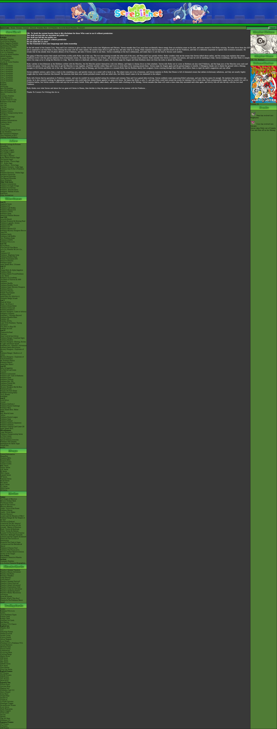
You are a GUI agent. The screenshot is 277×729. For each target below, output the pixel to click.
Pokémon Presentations (8, 120)
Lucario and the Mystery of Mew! (12, 516)
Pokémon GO (5, 206)
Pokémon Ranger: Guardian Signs (12, 338)
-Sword (2, 715)
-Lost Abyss (4, 707)
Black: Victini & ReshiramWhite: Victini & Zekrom (9, 530)
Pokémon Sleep (5, 214)
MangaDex (4, 456)
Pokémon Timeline (7, 109)
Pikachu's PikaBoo (7, 576)
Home (13, 28)
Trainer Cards (5, 617)
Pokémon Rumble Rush (8, 257)
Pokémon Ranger (6, 385)
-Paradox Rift (5, 628)
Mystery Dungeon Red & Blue (11, 387)
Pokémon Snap (5, 419)
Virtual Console (6, 438)
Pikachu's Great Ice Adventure (11, 589)
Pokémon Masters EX (8, 210)
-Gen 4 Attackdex (6, 71)
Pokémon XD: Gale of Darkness (11, 376)
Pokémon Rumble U (7, 310)
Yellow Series (5, 467)
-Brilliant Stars (5, 647)
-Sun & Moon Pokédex (8, 51)
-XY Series (4, 660)
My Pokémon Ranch (7, 361)
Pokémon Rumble (6, 340)
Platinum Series (5, 479)
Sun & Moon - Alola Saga (9, 165)
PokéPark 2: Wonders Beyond (11, 315)
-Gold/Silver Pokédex (8, 41)
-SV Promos (4, 673)
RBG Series (4, 466)
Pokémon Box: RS (6, 381)
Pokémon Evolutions (8, 188)
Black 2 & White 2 (7, 304)
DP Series (3, 477)
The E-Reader (5, 395)
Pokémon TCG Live (7, 242)
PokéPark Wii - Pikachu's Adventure (13, 345)
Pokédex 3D (4, 319)
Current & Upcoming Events (10, 130)
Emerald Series (5, 475)
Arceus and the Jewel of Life (10, 525)
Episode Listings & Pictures (10, 144)
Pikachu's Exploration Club (10, 587)
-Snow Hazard (5, 692)
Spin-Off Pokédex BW (8, 92)
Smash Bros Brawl (6, 364)
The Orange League (7, 152)
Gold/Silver (4, 400)
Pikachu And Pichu (7, 574)
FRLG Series (4, 473)
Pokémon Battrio (6, 362)
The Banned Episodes (8, 178)
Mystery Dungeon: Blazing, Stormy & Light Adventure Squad (13, 343)
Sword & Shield (6, 219)
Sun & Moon (4, 246)
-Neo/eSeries (4, 667)
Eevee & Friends (6, 596)
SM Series (3, 490)
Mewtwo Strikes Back (8, 501)
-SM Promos (4, 677)
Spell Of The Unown (7, 505)
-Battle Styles (5, 656)
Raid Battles (4, 622)
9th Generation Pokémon (9, 134)
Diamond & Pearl (6, 332)
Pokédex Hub (42, 28)
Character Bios (5, 148)
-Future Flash (5, 684)
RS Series (3, 471)
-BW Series (4, 662)
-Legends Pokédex (7, 58)
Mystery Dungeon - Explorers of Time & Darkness (12, 358)
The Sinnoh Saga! (6, 159)
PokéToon (4, 193)
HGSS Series (4, 481)
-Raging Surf (4, 688)
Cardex (2, 94)
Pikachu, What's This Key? (10, 598)
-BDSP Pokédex (6, 56)
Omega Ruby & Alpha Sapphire (11, 270)
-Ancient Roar (5, 686)
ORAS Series (5, 488)
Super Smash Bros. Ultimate (10, 264)
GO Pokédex (53, 28)
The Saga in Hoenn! (7, 156)
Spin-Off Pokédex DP (8, 90)
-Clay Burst (4, 694)
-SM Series (4, 658)
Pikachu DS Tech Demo (8, 391)
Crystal (2, 402)
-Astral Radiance (6, 645)
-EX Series (4, 666)
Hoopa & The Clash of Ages (10, 542)
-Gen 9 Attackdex (6, 81)
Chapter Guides (5, 462)
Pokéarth (81, 28)
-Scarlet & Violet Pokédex (9, 62)
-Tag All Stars (5, 718)
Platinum (3, 334)
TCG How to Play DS (8, 327)
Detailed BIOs (5, 460)
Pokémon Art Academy (8, 278)
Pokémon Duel (5, 295)
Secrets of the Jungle (7, 554)
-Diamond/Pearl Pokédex (9, 45)
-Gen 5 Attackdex (6, 73)
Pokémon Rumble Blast (8, 317)
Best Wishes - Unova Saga (9, 161)
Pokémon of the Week (8, 102)
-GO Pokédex (5, 60)
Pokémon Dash (5, 378)
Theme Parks (4, 124)
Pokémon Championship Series (11, 113)
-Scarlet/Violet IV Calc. (8, 100)
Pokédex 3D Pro (6, 321)
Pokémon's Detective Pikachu (11, 557)
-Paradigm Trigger (6, 703)
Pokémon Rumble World (9, 285)
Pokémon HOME (6, 225)
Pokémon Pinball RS (7, 383)
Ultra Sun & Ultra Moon (9, 247)
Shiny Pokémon (6, 180)
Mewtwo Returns (6, 506)
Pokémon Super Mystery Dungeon (12, 287)
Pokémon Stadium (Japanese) (10, 423)
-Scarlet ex (4, 698)
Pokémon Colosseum (7, 374)
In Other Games (5, 436)
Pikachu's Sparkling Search (10, 591)
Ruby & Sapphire (6, 368)
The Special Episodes (8, 176)
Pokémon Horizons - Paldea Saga (12, 173)
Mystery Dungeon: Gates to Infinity (13, 312)
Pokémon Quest (6, 263)
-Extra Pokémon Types (8, 615)
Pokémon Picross (6, 289)
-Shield (2, 717)
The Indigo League (7, 150)
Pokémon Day (5, 119)
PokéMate (3, 396)
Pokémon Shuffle (6, 283)
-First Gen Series (6, 669)
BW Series (4, 483)
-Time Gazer (4, 713)
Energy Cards (5, 618)
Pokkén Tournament (7, 293)
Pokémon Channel (6, 379)
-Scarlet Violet (5, 635)
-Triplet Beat (4, 696)
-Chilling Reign (6, 654)
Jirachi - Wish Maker (7, 512)
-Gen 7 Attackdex (6, 77)
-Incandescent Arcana (8, 705)
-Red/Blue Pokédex (7, 39)
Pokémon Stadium (6, 425)
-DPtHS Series (5, 664)
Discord (33, 28)
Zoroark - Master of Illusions (10, 527)
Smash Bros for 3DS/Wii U (10, 296)
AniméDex (4, 146)
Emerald (3, 372)
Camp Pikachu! (5, 578)
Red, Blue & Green (7, 413)
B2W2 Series (5, 484)
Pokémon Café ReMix (8, 208)
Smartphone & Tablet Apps (10, 444)
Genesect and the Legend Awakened (13, 537)
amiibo (2, 447)
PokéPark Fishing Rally (8, 393)
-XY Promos (4, 679)
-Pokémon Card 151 (7, 690)
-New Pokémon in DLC (8, 135)
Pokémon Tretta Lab (7, 308)
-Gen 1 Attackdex (6, 66)
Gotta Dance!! (5, 579)
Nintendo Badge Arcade (9, 298)
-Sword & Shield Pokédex (9, 54)
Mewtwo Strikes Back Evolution (12, 552)
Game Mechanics (6, 98)
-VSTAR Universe (6, 701)
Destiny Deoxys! (6, 514)
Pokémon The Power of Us (9, 550)
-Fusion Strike (5, 649)
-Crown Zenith (5, 637)
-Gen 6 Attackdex (6, 75)
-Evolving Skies (6, 652)
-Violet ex (3, 700)
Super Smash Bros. (7, 428)
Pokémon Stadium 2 (7, 404)
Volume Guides (5, 464)
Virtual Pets (4, 445)
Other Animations (6, 195)
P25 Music (4, 115)
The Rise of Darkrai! (7, 522)
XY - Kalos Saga (6, 163)
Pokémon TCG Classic (8, 624)
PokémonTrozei (6, 389)
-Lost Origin (4, 641)
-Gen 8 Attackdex (6, 79)
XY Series (4, 486)
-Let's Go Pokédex (7, 53)
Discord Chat (5, 128)
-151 (2, 630)
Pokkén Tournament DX (9, 259)
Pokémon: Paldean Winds (9, 191)
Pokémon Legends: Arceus (10, 223)
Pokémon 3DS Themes (8, 442)
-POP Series (4, 681)
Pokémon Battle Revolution (10, 347)
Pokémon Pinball (6, 421)
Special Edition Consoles (9, 440)
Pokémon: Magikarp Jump (9, 255)
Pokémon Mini (5, 408)
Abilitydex (4, 86)
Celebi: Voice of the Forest (9, 508)
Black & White (5, 302)
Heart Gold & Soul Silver (9, 336)
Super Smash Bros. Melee (9, 410)
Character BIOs (5, 458)
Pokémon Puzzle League (9, 417)
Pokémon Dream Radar (8, 306)
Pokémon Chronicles (7, 175)
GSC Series (4, 469)
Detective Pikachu (6, 261)
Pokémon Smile (5, 234)
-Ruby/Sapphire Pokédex (9, 43)
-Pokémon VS (5, 720)
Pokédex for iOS (6, 329)
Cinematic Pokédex (7, 96)
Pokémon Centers (6, 111)
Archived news (10, 36)
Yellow (2, 415)
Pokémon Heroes (6, 510)
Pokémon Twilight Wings (9, 186)
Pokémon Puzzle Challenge (10, 406)
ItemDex (3, 83)
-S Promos (4, 726)
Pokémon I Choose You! (9, 548)
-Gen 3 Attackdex (6, 70)
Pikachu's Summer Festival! (10, 581)
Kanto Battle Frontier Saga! (10, 158)
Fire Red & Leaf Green (8, 370)
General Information (7, 454)
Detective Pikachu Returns (9, 215)
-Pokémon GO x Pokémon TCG (11, 643)
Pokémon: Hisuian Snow (9, 190)
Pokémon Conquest (7, 313)
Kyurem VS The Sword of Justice (12, 533)
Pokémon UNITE (6, 212)
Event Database (5, 132)
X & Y (2, 268)
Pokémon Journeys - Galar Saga (11, 167)
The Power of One (6, 503)
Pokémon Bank (5, 272)
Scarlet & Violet (6, 204)
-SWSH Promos (5, 675)
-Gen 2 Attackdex (6, 68)
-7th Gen (3, 107)
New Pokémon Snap (7, 238)
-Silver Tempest (5, 639)
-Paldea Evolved (6, 634)
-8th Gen (3, 105)
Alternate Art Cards (7, 620)
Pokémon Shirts (6, 122)
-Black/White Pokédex (8, 47)
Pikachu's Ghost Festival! (9, 583)
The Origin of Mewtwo (8, 499)
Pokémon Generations (8, 184)
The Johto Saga (5, 154)
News (2, 36)
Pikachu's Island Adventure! (10, 585)
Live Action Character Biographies (12, 563)
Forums (19, 28)
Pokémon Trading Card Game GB (12, 427)
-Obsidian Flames (6, 632)
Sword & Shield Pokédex (68, 28)
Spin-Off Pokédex (6, 88)
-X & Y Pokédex (6, 49)
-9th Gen (3, 103)
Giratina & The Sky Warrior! (10, 523)
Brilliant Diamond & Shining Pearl (12, 221)
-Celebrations (5, 651)
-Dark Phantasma (6, 709)
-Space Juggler (5, 711)
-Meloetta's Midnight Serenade (11, 535)
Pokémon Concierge (7, 117)
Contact (26, 28)
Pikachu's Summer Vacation (10, 570)
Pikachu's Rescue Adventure (10, 572)
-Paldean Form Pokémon (9, 137)
